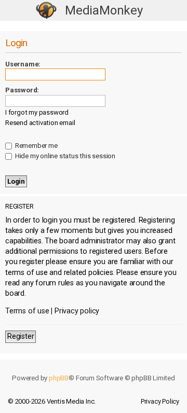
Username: (23, 64)
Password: (22, 90)
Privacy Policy (160, 401)
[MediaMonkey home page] (46, 10)
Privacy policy (77, 311)
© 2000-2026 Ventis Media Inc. (52, 401)
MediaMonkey (104, 10)
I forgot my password (37, 112)
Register (20, 336)
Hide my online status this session (64, 156)
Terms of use (27, 311)
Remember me (36, 145)
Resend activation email (40, 123)
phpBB (59, 378)
